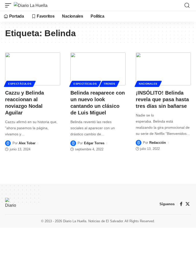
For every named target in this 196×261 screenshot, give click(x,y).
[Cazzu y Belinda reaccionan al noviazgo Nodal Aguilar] (32, 69)
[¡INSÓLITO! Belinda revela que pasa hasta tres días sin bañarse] (163, 69)
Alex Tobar (27, 143)
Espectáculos (19, 83)
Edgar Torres (94, 143)
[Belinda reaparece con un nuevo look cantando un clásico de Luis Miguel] (98, 69)
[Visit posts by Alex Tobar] (8, 143)
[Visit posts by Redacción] (138, 143)
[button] (9, 5)
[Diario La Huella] (30, 5)
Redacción (157, 143)
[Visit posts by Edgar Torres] (73, 143)
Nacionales (148, 83)
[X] (187, 204)
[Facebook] (181, 204)
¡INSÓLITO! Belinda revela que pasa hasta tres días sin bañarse (162, 99)
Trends (109, 83)
